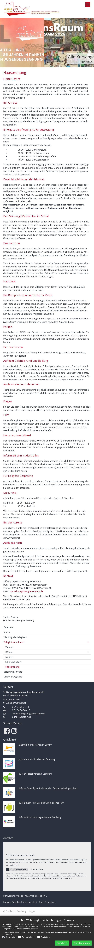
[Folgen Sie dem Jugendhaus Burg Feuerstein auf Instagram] (14, 731)
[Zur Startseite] (31, 9)
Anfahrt (8, 838)
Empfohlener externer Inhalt (20, 855)
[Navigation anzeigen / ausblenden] (87, 4)
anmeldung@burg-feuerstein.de (26, 591)
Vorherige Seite (4, 42)
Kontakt (8, 686)
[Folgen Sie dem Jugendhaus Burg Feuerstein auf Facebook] (7, 731)
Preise (7, 632)
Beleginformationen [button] (14, 642)
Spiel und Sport (13, 661)
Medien (9, 656)
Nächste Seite (89, 42)
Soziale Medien (12, 723)
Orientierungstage (13, 676)
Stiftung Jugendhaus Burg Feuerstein (23, 692)
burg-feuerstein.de (21, 716)
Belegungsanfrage (13, 671)
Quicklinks (10, 739)
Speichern (62, 942)
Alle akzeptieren (82, 942)
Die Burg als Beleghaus (15, 637)
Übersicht (8, 627)
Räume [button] (9, 652)
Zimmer (9, 647)
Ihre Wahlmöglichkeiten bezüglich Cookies (47, 920)
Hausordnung (14, 72)
